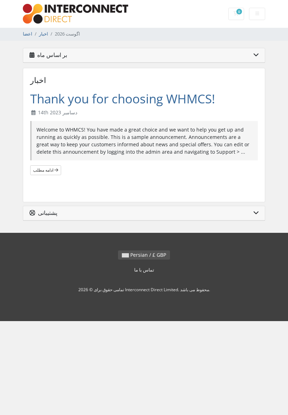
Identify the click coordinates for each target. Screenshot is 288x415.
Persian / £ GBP (147, 254)
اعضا (27, 34)
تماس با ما (144, 270)
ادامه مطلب (43, 170)
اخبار (43, 34)
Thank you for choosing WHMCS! (122, 98)
